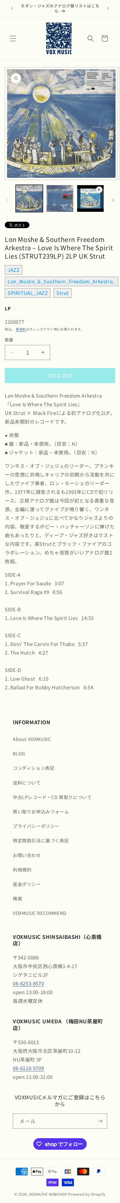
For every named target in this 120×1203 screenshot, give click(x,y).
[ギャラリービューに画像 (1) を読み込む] (29, 198)
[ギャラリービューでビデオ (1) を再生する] (90, 198)
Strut (62, 292)
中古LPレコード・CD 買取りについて (52, 797)
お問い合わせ (27, 855)
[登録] (100, 1121)
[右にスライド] (113, 200)
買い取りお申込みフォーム (41, 811)
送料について (27, 782)
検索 (17, 898)
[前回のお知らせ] (12, 8)
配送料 (21, 329)
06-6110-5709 (28, 1068)
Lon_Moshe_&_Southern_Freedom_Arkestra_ (62, 281)
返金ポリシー (27, 884)
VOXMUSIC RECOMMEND (40, 913)
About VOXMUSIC (32, 739)
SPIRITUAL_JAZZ (28, 292)
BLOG (19, 753)
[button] (13, 38)
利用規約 (22, 869)
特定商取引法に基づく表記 (41, 840)
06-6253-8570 (28, 983)
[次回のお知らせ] (108, 8)
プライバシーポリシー (36, 826)
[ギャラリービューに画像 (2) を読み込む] (59, 198)
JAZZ (14, 269)
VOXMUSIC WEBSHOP (48, 1194)
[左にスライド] (7, 200)
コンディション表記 (33, 768)
